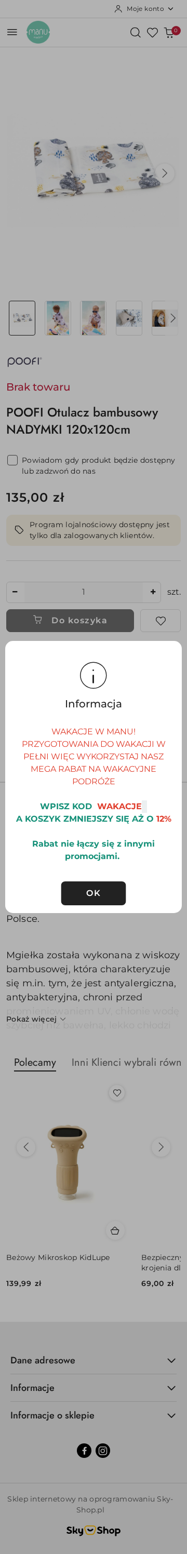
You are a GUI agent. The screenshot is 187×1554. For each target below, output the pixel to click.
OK (93, 893)
